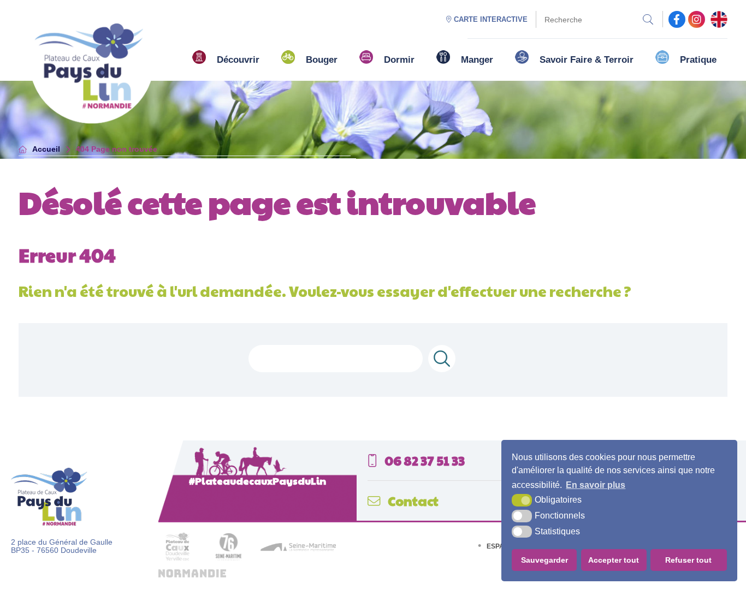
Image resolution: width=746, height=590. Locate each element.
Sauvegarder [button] (544, 560)
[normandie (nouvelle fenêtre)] (192, 575)
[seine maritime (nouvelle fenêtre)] (298, 548)
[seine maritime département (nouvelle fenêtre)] (228, 558)
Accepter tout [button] (613, 560)
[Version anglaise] (719, 19)
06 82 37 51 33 (423, 460)
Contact (412, 501)
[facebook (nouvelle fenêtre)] (676, 19)
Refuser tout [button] (688, 560)
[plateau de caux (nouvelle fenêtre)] (177, 563)
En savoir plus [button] (595, 485)
